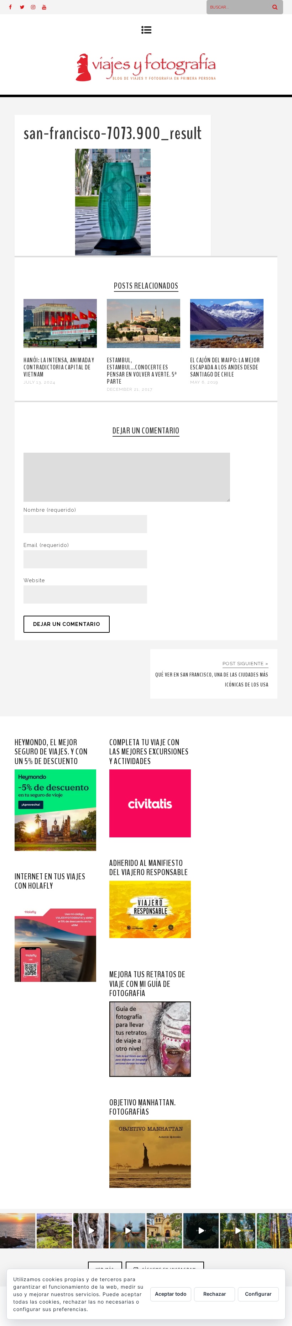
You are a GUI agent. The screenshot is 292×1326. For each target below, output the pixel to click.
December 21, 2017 (129, 389)
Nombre (50, 510)
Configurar (258, 1294)
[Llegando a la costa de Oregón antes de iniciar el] (201, 1230)
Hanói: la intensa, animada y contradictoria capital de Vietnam (59, 367)
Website (34, 580)
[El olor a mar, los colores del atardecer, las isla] (54, 1230)
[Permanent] (60, 346)
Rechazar (214, 1294)
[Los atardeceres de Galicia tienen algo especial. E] (17, 1230)
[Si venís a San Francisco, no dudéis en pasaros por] (127, 1230)
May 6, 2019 (204, 382)
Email (46, 545)
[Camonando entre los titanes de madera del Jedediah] (237, 1230)
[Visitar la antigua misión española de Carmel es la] (164, 1230)
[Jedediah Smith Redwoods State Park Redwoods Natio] (274, 1230)
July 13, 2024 (39, 382)
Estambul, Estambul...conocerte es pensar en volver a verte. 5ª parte (142, 371)
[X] (25, 7)
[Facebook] (14, 7)
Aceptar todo (171, 1294)
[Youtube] (47, 7)
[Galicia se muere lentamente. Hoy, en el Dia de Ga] (91, 1230)
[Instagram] (36, 7)
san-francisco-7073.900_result (113, 134)
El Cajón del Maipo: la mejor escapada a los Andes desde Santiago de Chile (225, 367)
